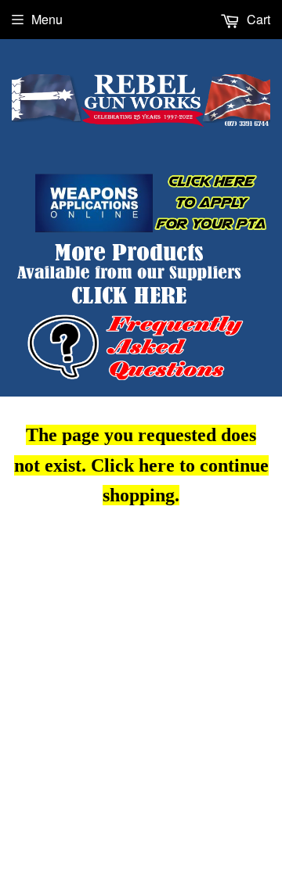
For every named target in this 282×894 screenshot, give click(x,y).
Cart (257, 19)
